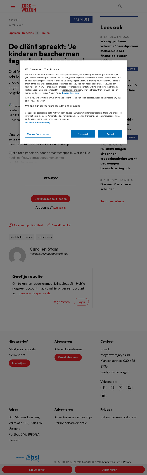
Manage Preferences (38, 134)
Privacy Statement (70, 93)
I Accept (110, 134)
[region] (73, 102)
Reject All (83, 134)
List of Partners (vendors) (37, 122)
